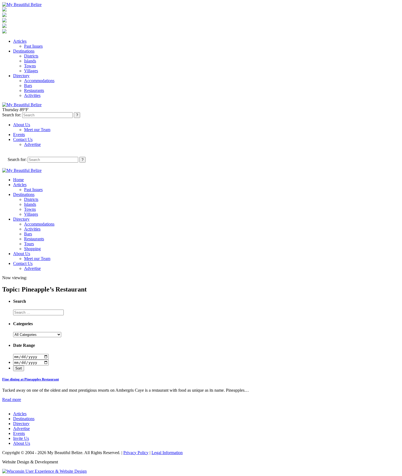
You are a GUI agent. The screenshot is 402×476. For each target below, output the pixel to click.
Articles (20, 41)
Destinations (23, 51)
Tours (29, 243)
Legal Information (167, 452)
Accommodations (39, 80)
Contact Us (23, 139)
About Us (21, 124)
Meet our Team (37, 129)
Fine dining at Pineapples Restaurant (30, 379)
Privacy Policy (135, 452)
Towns (30, 66)
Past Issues (33, 46)
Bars (28, 85)
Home (18, 179)
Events (19, 134)
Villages (31, 70)
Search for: (11, 114)
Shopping (32, 248)
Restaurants (34, 90)
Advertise (32, 144)
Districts (31, 56)
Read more (11, 399)
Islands (30, 61)
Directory (21, 75)
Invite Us (21, 438)
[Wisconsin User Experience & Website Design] (44, 471)
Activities (32, 95)
